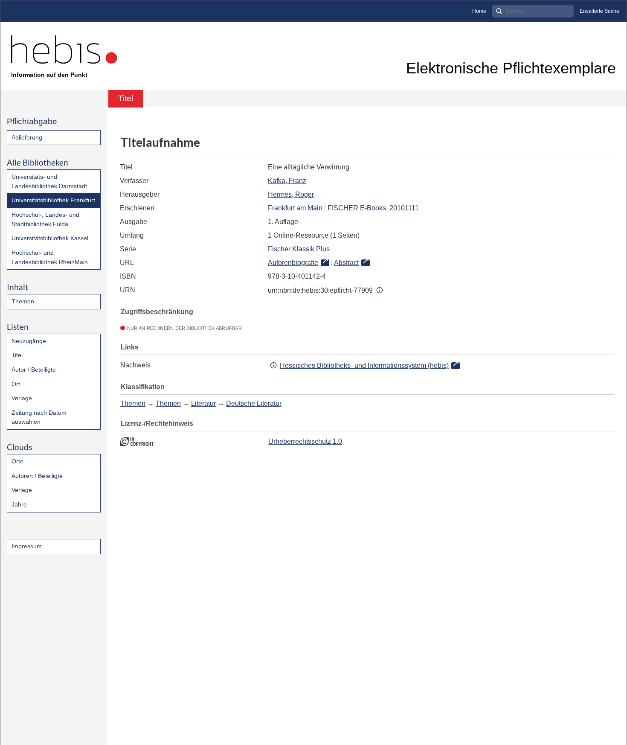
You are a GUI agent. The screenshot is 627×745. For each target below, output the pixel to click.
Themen (23, 301)
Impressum (27, 546)
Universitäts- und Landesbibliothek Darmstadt (49, 181)
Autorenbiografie (293, 262)
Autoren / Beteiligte (37, 475)
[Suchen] (499, 11)
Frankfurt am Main (295, 208)
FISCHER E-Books (357, 208)
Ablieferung (27, 137)
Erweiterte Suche (599, 11)
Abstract (346, 262)
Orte (17, 461)
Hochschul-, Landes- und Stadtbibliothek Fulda (45, 219)
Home (479, 11)
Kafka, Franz (287, 180)
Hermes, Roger (291, 194)
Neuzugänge (29, 341)
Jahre (19, 504)
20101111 (404, 208)
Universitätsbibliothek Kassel (50, 238)
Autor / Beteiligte (34, 369)
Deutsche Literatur (254, 403)
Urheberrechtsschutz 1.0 (305, 441)
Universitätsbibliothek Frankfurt (53, 200)
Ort (16, 384)
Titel (17, 355)
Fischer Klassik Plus (299, 249)
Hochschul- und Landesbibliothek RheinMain (50, 257)
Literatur (203, 403)
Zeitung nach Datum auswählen (39, 417)
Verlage (22, 398)
